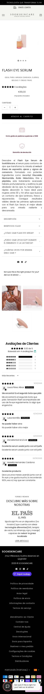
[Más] (15, 107)
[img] (8, 383)
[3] (25, 60)
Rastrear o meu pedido (22, 646)
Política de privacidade (22, 583)
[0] (18, 60)
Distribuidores (22, 661)
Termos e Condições (22, 656)
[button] (8, 87)
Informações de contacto (22, 603)
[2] (23, 60)
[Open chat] (7, 686)
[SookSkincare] (22, 15)
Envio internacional (22, 636)
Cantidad (6, 102)
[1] (20, 60)
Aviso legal (22, 593)
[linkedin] (24, 568)
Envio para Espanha (22, 641)
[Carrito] (40, 15)
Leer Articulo (22, 541)
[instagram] (20, 568)
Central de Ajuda (22, 627)
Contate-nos (22, 622)
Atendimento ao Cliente (22, 617)
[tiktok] (27, 568)
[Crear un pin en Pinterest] (22, 261)
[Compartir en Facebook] (18, 261)
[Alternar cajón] (3, 15)
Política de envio (22, 598)
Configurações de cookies (22, 651)
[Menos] (4, 107)
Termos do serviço (22, 608)
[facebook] (16, 568)
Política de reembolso (22, 588)
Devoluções (22, 631)
